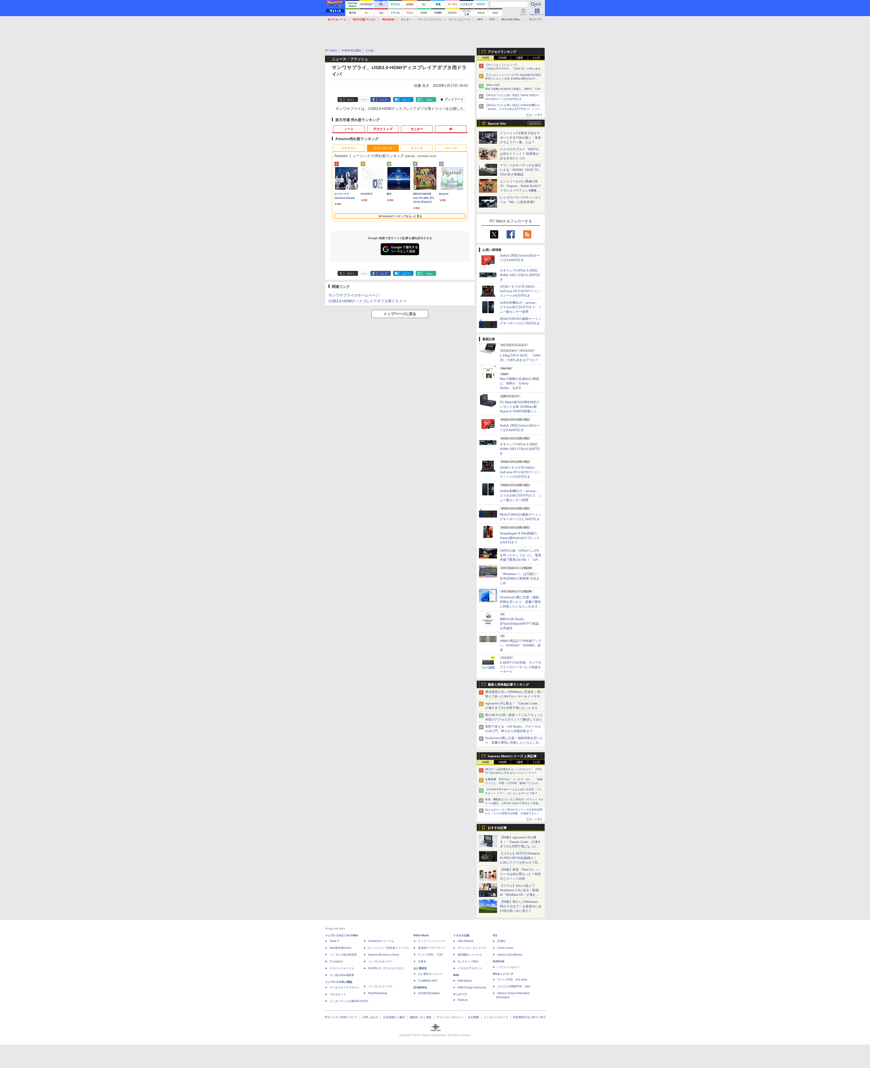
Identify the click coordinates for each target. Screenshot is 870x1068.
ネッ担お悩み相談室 (342, 975)
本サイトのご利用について (341, 1017)
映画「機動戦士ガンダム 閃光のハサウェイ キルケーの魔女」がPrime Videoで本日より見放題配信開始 (514, 803)
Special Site (497, 123)
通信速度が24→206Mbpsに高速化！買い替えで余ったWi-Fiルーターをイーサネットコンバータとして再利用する (514, 696)
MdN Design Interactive (472, 987)
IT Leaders (336, 961)
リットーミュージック (431, 941)
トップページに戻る (400, 314)
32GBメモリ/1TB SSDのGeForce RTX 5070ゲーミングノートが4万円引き (520, 291)
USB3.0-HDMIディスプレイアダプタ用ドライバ (367, 301)
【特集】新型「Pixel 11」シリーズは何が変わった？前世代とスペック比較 (520, 874)
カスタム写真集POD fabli (513, 986)
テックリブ (460, 994)
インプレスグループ (496, 1017)
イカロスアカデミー (470, 968)
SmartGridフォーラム (381, 941)
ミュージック (382, 148)
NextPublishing (377, 993)
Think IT (334, 941)
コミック (451, 148)
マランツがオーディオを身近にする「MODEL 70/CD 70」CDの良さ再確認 (520, 169)
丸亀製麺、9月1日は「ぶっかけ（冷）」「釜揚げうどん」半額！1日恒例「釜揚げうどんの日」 (514, 783)
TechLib (462, 1000)
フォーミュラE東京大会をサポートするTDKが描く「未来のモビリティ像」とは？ (520, 137)
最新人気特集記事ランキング (508, 684)
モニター (406, 19)
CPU (492, 19)
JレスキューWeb (468, 961)
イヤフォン (349, 148)
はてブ (406, 99)
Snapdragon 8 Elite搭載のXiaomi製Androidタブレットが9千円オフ (520, 538)
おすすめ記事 (497, 828)
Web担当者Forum (340, 947)
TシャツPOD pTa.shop (512, 979)
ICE (495, 935)
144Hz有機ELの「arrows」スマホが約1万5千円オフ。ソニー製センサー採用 (520, 307)
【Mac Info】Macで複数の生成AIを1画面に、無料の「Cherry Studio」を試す (514, 88)
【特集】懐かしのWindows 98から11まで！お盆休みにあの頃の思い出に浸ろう (520, 906)
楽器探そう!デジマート (432, 947)
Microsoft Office (510, 19)
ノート (349, 129)
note (429, 99)
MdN (456, 975)
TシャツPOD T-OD (430, 954)
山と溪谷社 (420, 968)
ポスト (351, 99)
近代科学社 (420, 987)
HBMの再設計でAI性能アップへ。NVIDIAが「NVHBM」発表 (520, 645)
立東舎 (422, 961)
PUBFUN (498, 961)
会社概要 (473, 1017)
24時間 (502, 57)
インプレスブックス (380, 986)
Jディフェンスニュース (472, 947)
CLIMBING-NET (427, 980)
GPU (480, 19)
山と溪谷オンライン (430, 974)
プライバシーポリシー (449, 1017)
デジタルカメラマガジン (345, 987)
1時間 (485, 57)
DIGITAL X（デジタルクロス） (386, 968)
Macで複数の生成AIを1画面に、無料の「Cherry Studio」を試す (519, 383)
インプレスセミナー (380, 961)
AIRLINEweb (466, 941)
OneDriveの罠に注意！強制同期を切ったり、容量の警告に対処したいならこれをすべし (514, 742)
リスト (364, 99)
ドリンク (417, 148)
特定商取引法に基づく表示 (529, 1017)
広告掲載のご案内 (394, 1017)
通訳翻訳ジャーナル (470, 954)
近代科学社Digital (429, 993)
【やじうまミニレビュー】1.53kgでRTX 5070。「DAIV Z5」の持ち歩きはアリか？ (514, 68)
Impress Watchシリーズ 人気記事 (512, 756)
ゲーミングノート (460, 19)
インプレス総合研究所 (343, 954)
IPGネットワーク (503, 974)
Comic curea (505, 947)
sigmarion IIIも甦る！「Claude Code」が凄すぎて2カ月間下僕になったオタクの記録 (513, 707)
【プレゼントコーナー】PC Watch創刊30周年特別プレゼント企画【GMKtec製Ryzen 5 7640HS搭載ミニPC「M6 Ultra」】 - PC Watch (514, 78)
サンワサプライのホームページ (354, 295)
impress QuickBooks (509, 954)
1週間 (519, 57)
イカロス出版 (461, 935)
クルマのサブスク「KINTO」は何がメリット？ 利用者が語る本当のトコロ (520, 153)
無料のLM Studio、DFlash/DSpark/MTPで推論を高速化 (519, 623)
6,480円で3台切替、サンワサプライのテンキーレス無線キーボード (520, 667)
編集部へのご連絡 (420, 1017)
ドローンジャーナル (342, 968)
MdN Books (465, 980)
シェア (383, 99)
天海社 (501, 941)
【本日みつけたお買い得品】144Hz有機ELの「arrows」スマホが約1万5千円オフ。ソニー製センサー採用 (514, 109)
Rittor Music (421, 935)
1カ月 (536, 57)
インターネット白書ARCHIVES (349, 1001)
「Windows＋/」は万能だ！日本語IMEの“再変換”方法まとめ (519, 578)
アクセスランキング (502, 51)
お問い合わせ (370, 1017)
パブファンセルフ (508, 967)
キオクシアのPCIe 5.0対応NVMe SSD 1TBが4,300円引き (520, 275)
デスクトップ (382, 129)
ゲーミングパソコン (430, 19)
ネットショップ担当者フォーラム (388, 947)
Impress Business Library (383, 954)
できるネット (338, 994)
